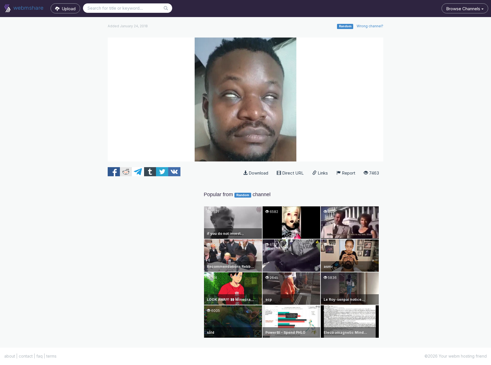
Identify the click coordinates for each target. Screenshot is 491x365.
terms (51, 356)
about (9, 356)
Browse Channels (463, 8)
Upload (67, 8)
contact (26, 356)
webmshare (27, 8)
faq (39, 356)
